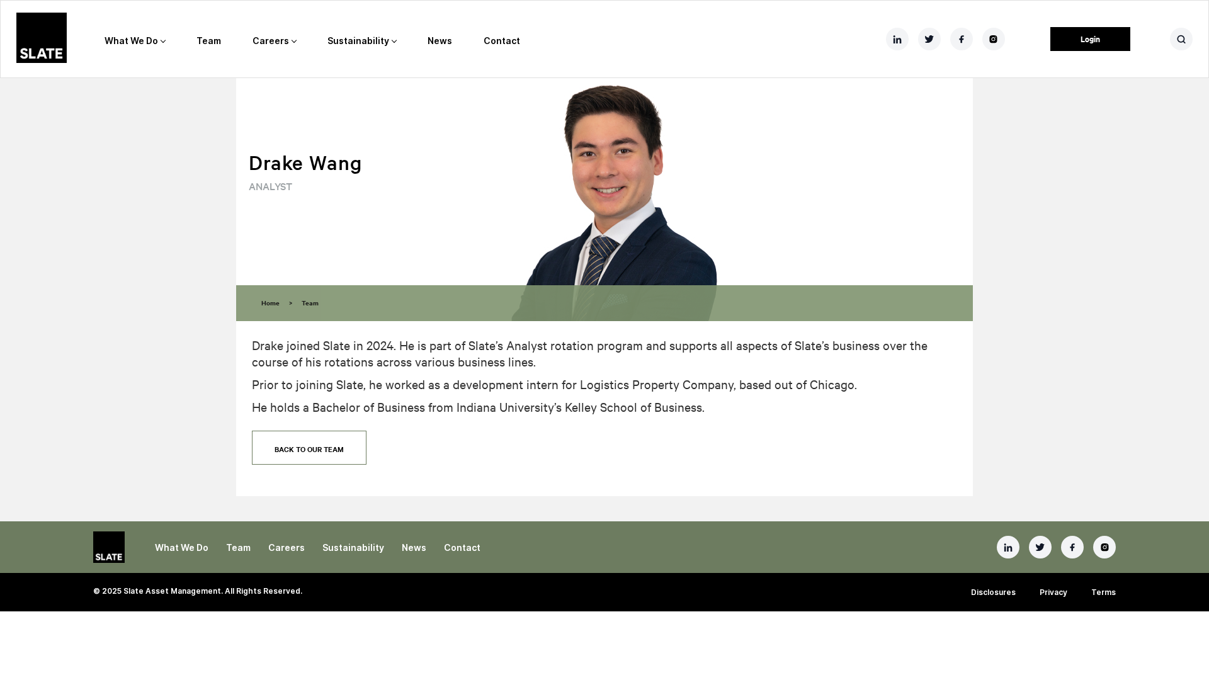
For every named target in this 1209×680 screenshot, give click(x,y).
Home (270, 302)
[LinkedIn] (1008, 547)
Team (208, 40)
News (440, 40)
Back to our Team (309, 449)
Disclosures (993, 592)
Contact (502, 40)
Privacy (1053, 592)
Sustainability (358, 40)
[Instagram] (1104, 547)
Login (1090, 39)
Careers (271, 40)
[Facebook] (1072, 547)
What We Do (131, 40)
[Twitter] (1040, 547)
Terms (1103, 592)
